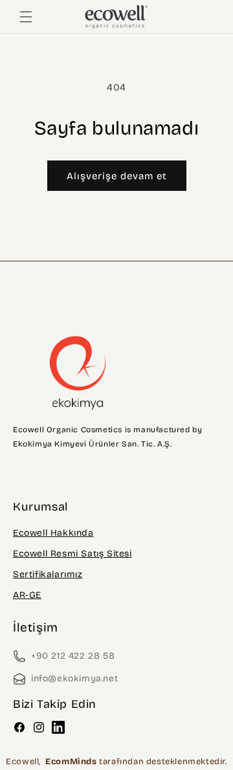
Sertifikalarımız (48, 574)
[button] (26, 17)
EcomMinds (72, 761)
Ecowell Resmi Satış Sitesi (72, 553)
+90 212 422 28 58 (73, 655)
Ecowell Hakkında (53, 532)
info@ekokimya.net (74, 678)
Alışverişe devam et (117, 176)
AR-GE (27, 594)
